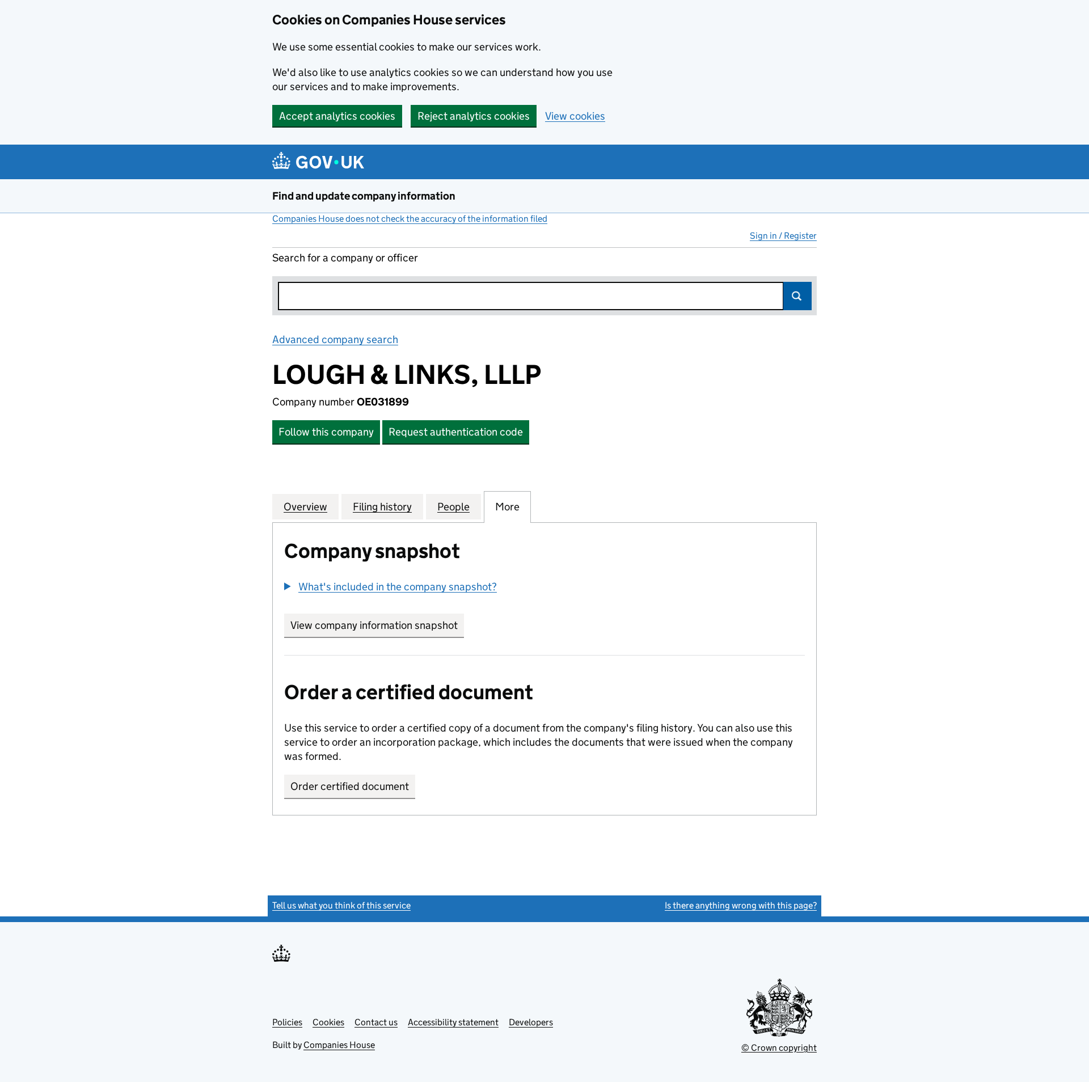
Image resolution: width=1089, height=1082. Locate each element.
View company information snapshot (377, 625)
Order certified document (349, 786)
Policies (287, 1022)
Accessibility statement (453, 1022)
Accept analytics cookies (337, 115)
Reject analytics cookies (473, 115)
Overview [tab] (305, 506)
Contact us (376, 1022)
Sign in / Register (783, 235)
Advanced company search (335, 339)
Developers (531, 1022)
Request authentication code (456, 431)
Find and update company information (363, 195)
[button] (390, 587)
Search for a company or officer (345, 257)
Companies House (339, 1044)
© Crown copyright (779, 1047)
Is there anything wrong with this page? (741, 905)
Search (797, 296)
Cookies (328, 1022)
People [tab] (453, 506)
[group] (544, 588)
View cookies (575, 116)
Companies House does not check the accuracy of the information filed (409, 218)
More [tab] (507, 506)
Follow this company (326, 431)
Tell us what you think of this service (341, 905)
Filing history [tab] (382, 506)
